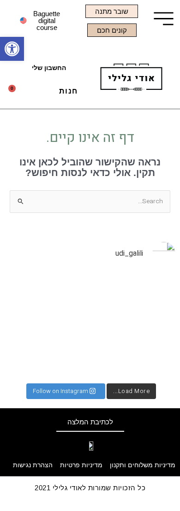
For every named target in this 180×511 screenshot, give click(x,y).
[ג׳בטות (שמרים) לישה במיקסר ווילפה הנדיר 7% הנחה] (32, 361)
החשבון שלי (49, 68)
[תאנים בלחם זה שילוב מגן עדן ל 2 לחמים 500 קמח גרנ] (32, 326)
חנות (68, 91)
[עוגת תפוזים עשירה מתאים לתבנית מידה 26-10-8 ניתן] (148, 291)
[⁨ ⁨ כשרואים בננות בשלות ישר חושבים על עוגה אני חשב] (32, 291)
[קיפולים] (90, 291)
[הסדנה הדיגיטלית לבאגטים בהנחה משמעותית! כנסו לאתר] (90, 361)
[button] (44, 94)
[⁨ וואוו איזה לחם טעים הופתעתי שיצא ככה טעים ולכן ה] (148, 361)
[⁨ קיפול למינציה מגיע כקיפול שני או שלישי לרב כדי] (90, 326)
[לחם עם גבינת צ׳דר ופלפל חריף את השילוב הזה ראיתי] (148, 326)
